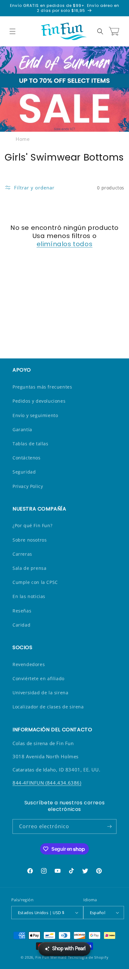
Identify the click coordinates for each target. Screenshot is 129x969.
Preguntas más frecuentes (42, 387)
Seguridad (24, 472)
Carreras (22, 554)
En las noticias (29, 596)
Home (22, 139)
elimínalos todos (65, 244)
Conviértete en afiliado (38, 678)
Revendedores (29, 664)
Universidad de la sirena (40, 693)
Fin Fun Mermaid (51, 957)
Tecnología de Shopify (88, 957)
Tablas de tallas (31, 444)
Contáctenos (27, 458)
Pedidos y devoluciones (39, 401)
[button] (12, 31)
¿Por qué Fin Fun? (32, 525)
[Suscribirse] (109, 826)
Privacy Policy (28, 486)
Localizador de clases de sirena (48, 707)
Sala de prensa (29, 568)
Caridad (21, 625)
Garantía (22, 429)
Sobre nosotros (30, 540)
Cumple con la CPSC (35, 582)
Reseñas (22, 611)
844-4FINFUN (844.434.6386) (47, 783)
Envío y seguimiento (35, 415)
